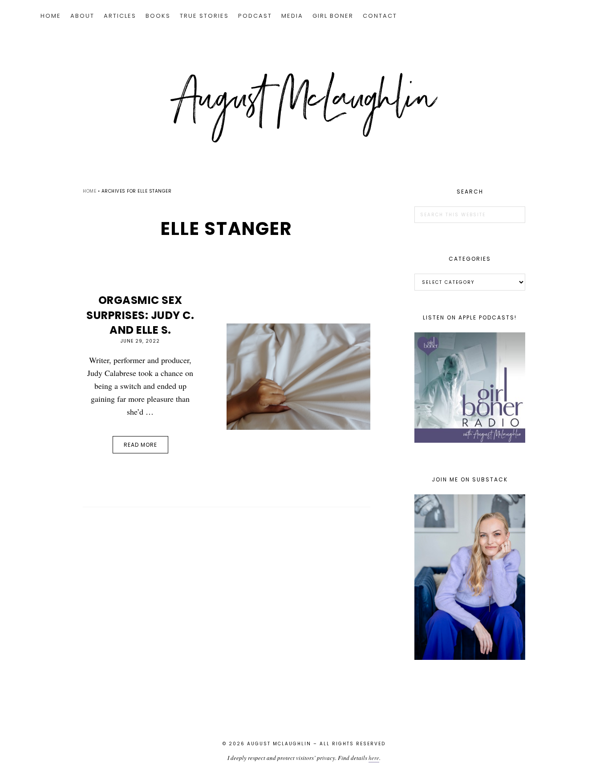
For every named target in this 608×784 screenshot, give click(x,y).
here (374, 758)
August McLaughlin (304, 107)
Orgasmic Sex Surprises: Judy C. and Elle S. (140, 315)
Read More (140, 445)
